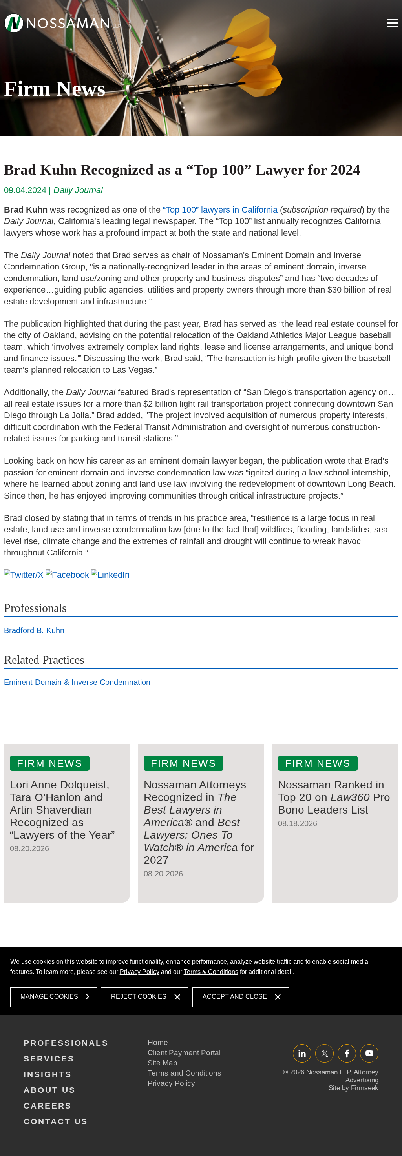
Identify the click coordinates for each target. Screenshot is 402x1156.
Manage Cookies (49, 996)
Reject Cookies (138, 996)
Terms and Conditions (184, 1073)
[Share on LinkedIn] (110, 574)
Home (158, 1042)
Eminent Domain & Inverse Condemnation (77, 682)
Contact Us (56, 1121)
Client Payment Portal (184, 1053)
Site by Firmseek (353, 1088)
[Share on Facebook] (67, 574)
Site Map (162, 1063)
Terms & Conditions (211, 971)
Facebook (347, 1053)
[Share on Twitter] (24, 574)
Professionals (35, 607)
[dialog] (201, 981)
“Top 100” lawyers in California (220, 210)
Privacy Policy (139, 971)
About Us (50, 1089)
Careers (48, 1105)
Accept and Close (235, 996)
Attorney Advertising (361, 1076)
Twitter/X (324, 1053)
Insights (48, 1074)
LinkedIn (302, 1053)
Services (49, 1058)
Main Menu (392, 23)
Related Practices (44, 659)
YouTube (369, 1053)
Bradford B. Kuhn (34, 630)
